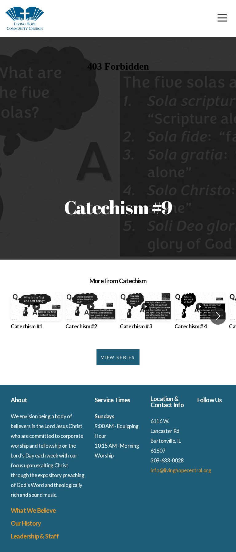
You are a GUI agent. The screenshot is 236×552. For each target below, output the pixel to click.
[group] (36, 316)
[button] (218, 316)
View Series (118, 357)
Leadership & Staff (35, 536)
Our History (26, 523)
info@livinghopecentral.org (181, 470)
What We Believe (33, 510)
